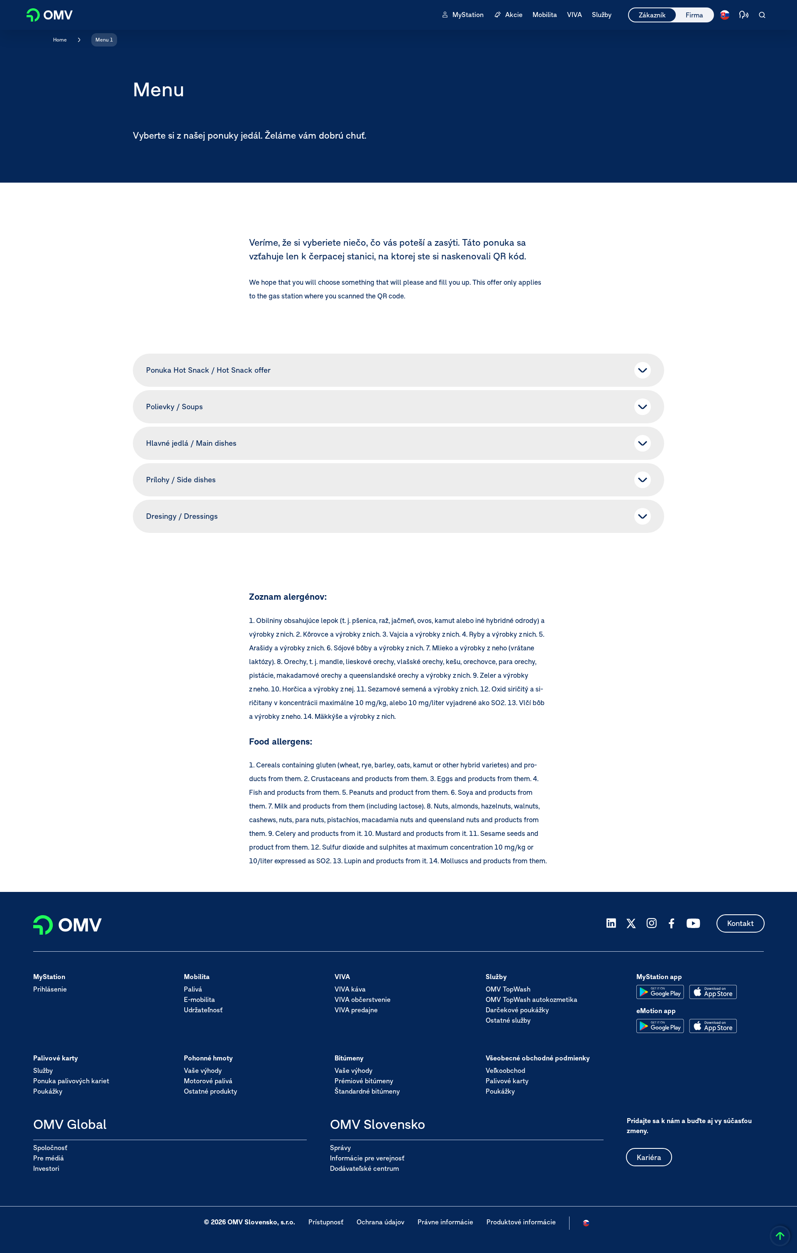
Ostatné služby (508, 1020)
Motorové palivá (208, 1081)
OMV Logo (45, 14)
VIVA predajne (356, 1010)
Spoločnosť (50, 1147)
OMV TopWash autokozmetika (531, 999)
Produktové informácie (521, 1222)
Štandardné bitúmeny (367, 1091)
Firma (694, 15)
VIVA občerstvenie (363, 999)
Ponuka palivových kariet (71, 1081)
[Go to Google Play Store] (660, 992)
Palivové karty (507, 1081)
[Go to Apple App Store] (713, 992)
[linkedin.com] (611, 923)
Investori (46, 1168)
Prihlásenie (50, 989)
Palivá (193, 989)
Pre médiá (48, 1158)
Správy (340, 1147)
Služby (43, 1070)
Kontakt (740, 923)
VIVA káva (350, 989)
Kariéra (649, 1157)
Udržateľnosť (203, 1010)
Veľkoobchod (505, 1070)
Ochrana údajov (380, 1222)
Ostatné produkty (210, 1091)
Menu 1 (104, 40)
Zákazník (652, 15)
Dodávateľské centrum (364, 1168)
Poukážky (47, 1091)
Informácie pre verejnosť (367, 1158)
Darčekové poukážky (517, 1010)
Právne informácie (445, 1222)
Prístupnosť (325, 1222)
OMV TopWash (508, 989)
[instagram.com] (651, 923)
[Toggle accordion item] (642, 370)
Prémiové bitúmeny (364, 1081)
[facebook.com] (672, 923)
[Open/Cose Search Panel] (762, 15)
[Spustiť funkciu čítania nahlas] (744, 15)
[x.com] (631, 923)
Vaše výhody (203, 1070)
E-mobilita (199, 999)
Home (60, 40)
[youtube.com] (694, 923)
